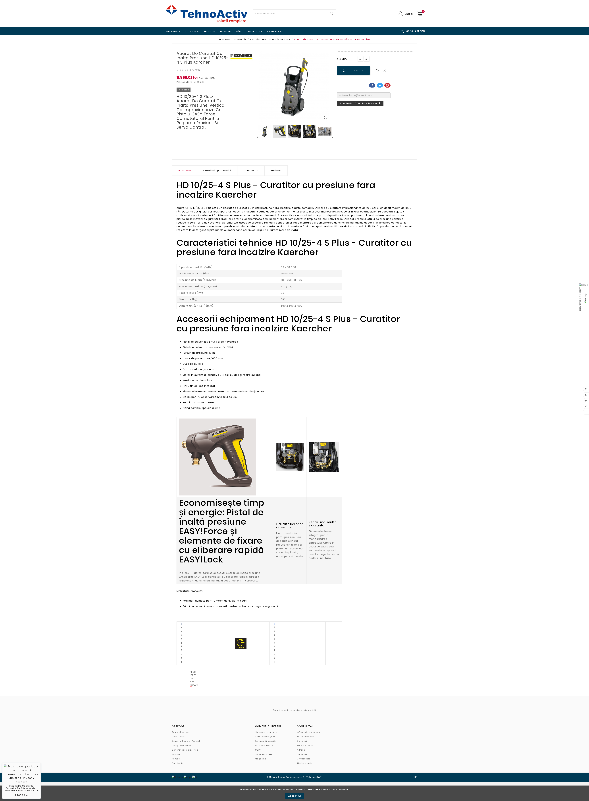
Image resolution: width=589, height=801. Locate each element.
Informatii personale (309, 732)
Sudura (176, 754)
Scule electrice (180, 732)
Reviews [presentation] (276, 170)
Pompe (176, 758)
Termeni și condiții (265, 741)
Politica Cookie (263, 754)
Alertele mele (305, 763)
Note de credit (305, 745)
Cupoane (302, 754)
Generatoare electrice (185, 749)
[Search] (332, 13)
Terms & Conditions (307, 789)
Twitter (380, 85)
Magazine (260, 758)
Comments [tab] (251, 170)
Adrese (301, 749)
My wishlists (303, 758)
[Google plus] (416, 777)
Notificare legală (265, 736)
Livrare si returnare (266, 732)
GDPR (258, 749)
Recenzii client (580, 299)
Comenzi (302, 741)
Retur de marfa (306, 736)
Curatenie (177, 763)
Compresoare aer (182, 745)
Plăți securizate (264, 745)
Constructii (178, 736)
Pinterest (387, 85)
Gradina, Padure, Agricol (186, 741)
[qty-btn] (366, 58)
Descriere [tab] (184, 170)
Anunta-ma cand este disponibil (360, 103)
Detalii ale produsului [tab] (217, 170)
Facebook (372, 85)
